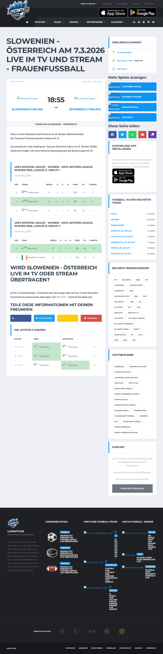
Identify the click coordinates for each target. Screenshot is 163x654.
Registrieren (122, 4)
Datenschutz (125, 648)
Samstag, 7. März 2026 (92, 82)
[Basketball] (62, 631)
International (140, 410)
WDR (125, 340)
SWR (116, 340)
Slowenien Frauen (27, 109)
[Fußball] (107, 631)
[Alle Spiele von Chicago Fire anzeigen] (93, 562)
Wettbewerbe (95, 22)
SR (132, 335)
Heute (114, 214)
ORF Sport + (62, 297)
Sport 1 (137, 329)
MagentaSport (136, 285)
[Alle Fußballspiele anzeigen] (52, 537)
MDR (131, 291)
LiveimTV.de (11, 648)
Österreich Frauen (85, 109)
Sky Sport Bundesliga (124, 324)
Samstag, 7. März (125, 61)
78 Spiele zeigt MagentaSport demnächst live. (153, 574)
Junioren (144, 416)
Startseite (70, 648)
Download (111, 648)
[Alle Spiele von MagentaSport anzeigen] (133, 567)
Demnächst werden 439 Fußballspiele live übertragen (69, 538)
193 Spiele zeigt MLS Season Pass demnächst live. (154, 542)
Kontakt (136, 4)
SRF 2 (140, 335)
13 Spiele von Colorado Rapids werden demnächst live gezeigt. (115, 601)
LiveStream (119, 285)
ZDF (133, 340)
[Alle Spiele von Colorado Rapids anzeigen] (95, 588)
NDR (136, 296)
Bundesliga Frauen (138, 366)
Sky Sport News (121, 329)
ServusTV (118, 313)
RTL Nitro (118, 307)
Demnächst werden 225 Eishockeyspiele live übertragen (69, 554)
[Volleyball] (122, 631)
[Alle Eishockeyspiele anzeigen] (52, 553)
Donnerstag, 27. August (123, 242)
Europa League (121, 399)
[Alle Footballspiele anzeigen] (52, 568)
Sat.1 (139, 307)
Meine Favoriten (88, 4)
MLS (116, 421)
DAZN (138, 280)
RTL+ (130, 307)
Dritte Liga (133, 383)
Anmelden (107, 4)
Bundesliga (119, 366)
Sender (74, 22)
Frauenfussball (17, 81)
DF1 (146, 280)
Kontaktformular (132, 488)
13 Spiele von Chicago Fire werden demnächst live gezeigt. (111, 575)
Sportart (40, 22)
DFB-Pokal (119, 383)
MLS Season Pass (121, 296)
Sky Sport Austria (137, 318)
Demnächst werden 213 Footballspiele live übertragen (69, 570)
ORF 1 (145, 296)
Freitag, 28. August (120, 248)
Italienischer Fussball (124, 416)
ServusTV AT (133, 313)
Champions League (122, 372)
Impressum (149, 4)
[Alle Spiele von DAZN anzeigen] (128, 555)
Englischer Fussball (123, 388)
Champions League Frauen (126, 377)
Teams (57, 22)
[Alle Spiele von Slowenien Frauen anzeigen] (27, 92)
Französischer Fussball (125, 405)
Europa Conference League (126, 394)
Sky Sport (118, 318)
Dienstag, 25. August (121, 231)
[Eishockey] (77, 631)
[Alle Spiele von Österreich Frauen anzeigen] (84, 92)
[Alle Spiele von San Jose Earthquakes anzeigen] (98, 533)
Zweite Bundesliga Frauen (126, 432)
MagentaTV (119, 291)
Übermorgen (117, 225)
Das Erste (126, 280)
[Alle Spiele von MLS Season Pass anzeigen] (134, 533)
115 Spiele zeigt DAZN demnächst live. (146, 559)
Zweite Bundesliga (122, 427)
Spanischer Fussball (132, 421)
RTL (140, 302)
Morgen (115, 219)
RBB (132, 302)
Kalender (116, 22)
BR (115, 280)
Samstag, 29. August (121, 253)
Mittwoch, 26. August (122, 236)
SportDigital (120, 335)
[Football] (92, 631)
